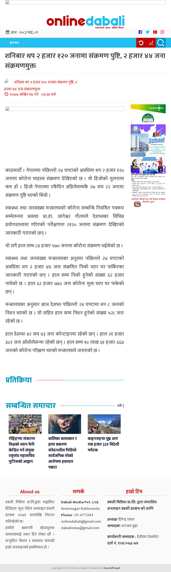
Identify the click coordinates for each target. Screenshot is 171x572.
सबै (119, 406)
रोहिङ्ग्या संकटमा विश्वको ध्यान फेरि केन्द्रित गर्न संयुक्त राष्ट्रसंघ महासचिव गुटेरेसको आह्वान (22, 450)
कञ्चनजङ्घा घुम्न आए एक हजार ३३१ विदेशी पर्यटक (103, 444)
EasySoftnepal (112, 568)
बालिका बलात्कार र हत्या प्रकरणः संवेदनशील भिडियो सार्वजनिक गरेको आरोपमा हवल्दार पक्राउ (62, 453)
